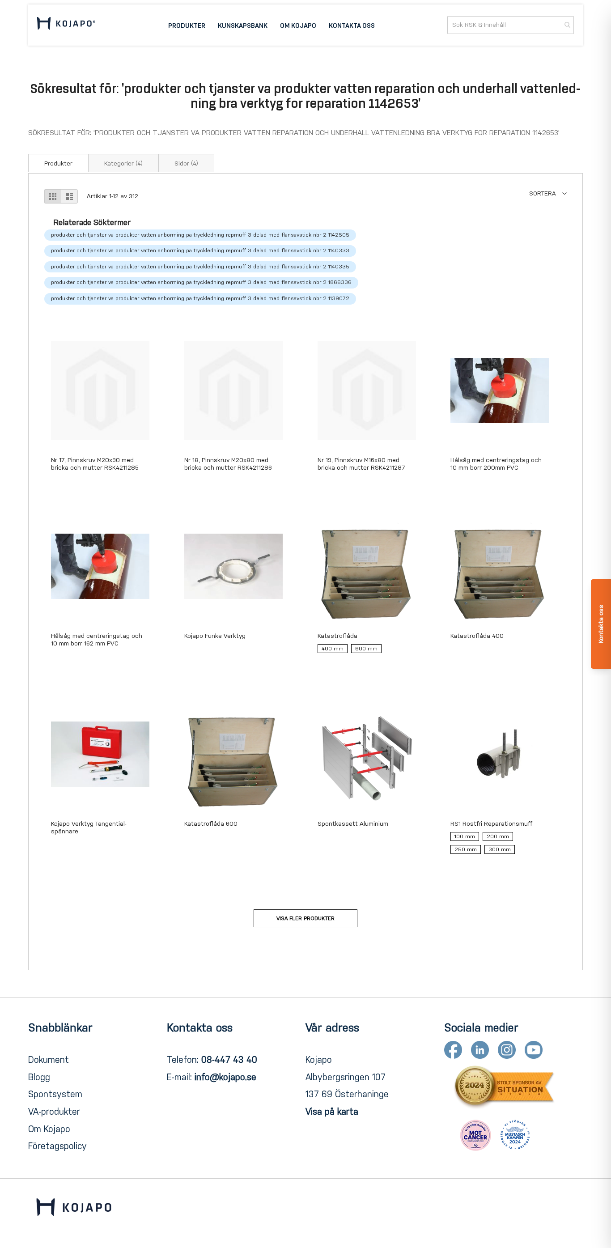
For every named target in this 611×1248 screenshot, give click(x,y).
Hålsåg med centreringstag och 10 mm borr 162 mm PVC (96, 639)
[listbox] (367, 650)
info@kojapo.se (225, 1077)
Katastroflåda (337, 636)
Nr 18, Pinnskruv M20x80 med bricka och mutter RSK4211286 (228, 463)
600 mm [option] (366, 648)
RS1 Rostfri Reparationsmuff (491, 824)
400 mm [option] (333, 648)
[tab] (58, 163)
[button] (548, 193)
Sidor (186, 163)
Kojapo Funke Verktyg (215, 636)
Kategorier (123, 163)
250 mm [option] (465, 849)
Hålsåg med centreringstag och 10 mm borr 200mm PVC (496, 463)
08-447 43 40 (229, 1059)
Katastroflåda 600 (211, 824)
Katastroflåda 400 (477, 636)
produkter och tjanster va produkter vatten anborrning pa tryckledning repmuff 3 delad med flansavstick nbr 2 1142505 (200, 235)
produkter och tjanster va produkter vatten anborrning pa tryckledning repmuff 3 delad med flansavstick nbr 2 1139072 (200, 298)
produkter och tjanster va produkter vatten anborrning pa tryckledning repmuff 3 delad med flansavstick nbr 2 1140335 (200, 266)
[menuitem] (187, 25)
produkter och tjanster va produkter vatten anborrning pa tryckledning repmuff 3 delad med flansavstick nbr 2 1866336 (201, 282)
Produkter (58, 163)
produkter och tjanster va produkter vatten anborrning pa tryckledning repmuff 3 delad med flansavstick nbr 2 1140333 (200, 250)
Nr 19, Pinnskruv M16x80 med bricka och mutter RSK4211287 (361, 463)
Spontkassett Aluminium (353, 824)
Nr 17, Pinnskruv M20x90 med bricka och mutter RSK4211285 (95, 463)
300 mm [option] (499, 849)
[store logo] (66, 25)
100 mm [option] (464, 836)
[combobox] (510, 25)
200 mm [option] (498, 836)
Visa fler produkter (305, 918)
